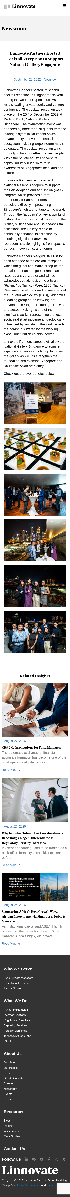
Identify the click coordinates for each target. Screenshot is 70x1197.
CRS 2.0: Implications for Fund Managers (31, 747)
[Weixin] (34, 1159)
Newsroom (15, 29)
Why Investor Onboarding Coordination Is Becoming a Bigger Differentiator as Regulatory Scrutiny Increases (32, 838)
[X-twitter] (64, 1159)
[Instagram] (56, 1159)
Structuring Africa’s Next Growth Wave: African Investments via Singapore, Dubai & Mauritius (33, 916)
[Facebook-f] (49, 1159)
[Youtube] (41, 1159)
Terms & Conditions (29, 1185)
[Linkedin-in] (26, 1159)
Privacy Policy (55, 1185)
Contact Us (14, 1148)
